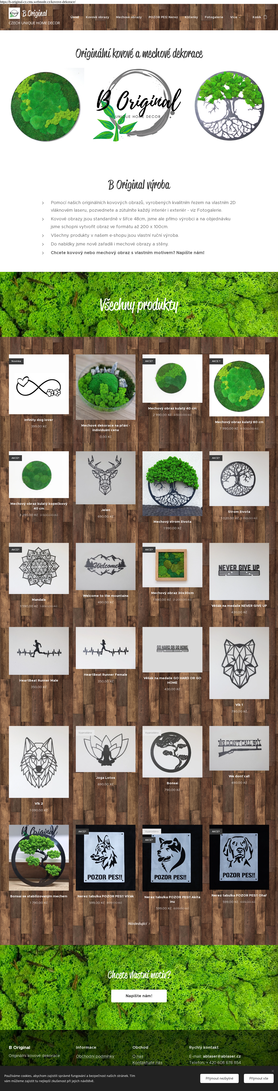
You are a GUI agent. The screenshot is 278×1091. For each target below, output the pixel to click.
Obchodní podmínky (95, 1056)
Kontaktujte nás (147, 1062)
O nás (137, 1056)
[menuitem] (76, 17)
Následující (137, 923)
